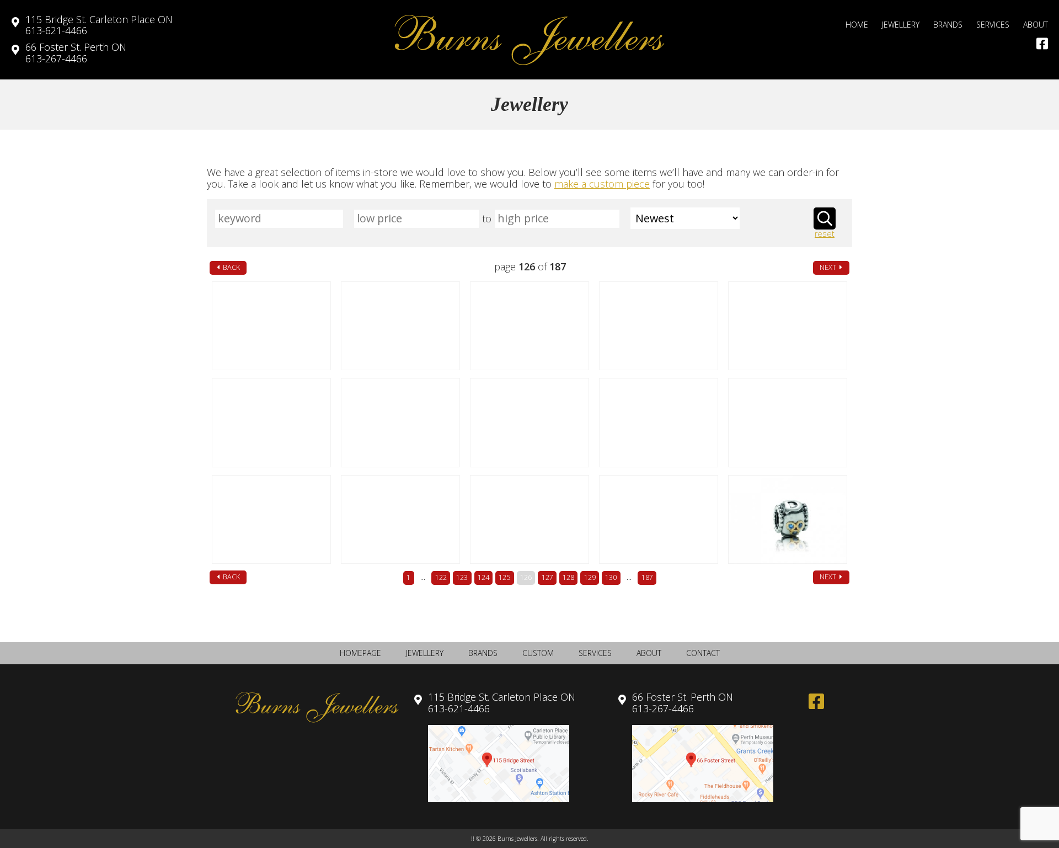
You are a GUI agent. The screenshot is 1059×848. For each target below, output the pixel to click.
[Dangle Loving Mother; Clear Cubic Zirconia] (658, 519)
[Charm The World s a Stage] (271, 325)
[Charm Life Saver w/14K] (529, 325)
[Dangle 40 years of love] (787, 325)
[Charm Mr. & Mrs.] (658, 422)
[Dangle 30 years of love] (271, 422)
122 (441, 577)
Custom (538, 653)
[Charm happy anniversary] (400, 422)
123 (462, 577)
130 (611, 577)
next (829, 267)
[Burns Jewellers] (529, 40)
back (230, 267)
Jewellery (900, 24)
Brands (947, 24)
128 (568, 577)
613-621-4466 (99, 25)
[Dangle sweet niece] (400, 519)
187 (647, 577)
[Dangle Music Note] (400, 325)
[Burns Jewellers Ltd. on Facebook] (1042, 43)
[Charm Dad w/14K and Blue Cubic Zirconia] (787, 519)
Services (992, 24)
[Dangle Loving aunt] (529, 519)
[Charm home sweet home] (787, 422)
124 (483, 577)
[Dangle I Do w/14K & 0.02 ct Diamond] (529, 422)
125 (504, 577)
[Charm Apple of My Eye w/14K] (658, 325)
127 (547, 577)
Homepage (360, 653)
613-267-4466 (75, 52)
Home (857, 24)
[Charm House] (271, 519)
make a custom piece (602, 183)
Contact (703, 653)
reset (825, 234)
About (1035, 24)
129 (590, 577)
